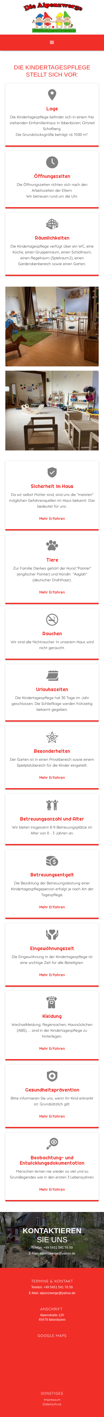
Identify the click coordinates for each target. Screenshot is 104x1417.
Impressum (52, 1400)
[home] (52, 17)
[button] (52, 43)
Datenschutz (52, 1404)
